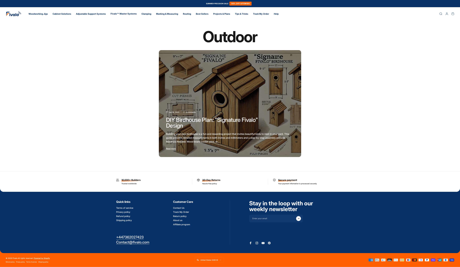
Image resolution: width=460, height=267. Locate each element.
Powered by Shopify (42, 258)
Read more (171, 148)
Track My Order (181, 212)
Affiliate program (181, 224)
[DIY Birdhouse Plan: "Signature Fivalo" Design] (230, 103)
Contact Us (178, 208)
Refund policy (123, 216)
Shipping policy (124, 220)
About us (177, 220)
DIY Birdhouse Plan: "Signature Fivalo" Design (212, 122)
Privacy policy (123, 212)
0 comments (191, 112)
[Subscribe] (298, 218)
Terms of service (124, 208)
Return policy (180, 216)
